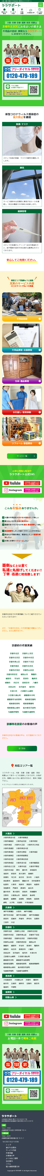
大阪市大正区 (20, 845)
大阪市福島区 (8, 841)
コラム (8, 1164)
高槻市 (30, 873)
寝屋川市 (25, 881)
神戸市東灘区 (8, 911)
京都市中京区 (28, 657)
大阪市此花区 (21, 841)
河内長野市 (36, 881)
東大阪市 (16, 892)
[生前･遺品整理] (22, 366)
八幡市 (35, 682)
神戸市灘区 (28, 911)
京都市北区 (14, 653)
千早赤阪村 (29, 902)
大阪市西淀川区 (9, 837)
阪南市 (24, 895)
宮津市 (26, 678)
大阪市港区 (7, 845)
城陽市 (7, 682)
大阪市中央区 (8, 870)
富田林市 (16, 881)
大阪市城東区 (8, 855)
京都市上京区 (27, 653)
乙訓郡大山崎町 (26, 691)
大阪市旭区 (33, 852)
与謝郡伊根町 (13, 712)
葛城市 (6, 987)
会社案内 (9, 1161)
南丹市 (32, 687)
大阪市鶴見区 (34, 863)
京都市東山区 (14, 661)
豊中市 (24, 870)
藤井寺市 (6, 892)
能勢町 (13, 899)
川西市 (18, 911)
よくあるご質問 (12, 1158)
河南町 (19, 902)
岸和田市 (33, 870)
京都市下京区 (28, 661)
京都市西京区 (12, 674)
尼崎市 (13, 918)
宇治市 (17, 678)
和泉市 (21, 884)
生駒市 (29, 983)
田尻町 (36, 899)
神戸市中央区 (8, 915)
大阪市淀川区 (21, 863)
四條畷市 (33, 892)
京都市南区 (14, 666)
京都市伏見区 (14, 670)
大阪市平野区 (34, 866)
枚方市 (21, 877)
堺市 (18, 870)
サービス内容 (11, 1150)
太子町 (12, 902)
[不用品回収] (22, 304)
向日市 (16, 682)
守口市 (13, 877)
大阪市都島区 (23, 837)
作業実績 (9, 1153)
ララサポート (9, 1116)
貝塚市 (6, 877)
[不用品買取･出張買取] (22, 335)
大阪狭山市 (15, 895)
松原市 (6, 884)
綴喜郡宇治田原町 (14, 699)
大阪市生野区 (21, 852)
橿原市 (35, 980)
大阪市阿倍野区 (22, 855)
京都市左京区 (14, 657)
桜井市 (6, 983)
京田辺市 (12, 687)
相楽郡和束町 (14, 703)
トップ (8, 1145)
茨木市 (29, 877)
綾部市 (8, 678)
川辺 (13, 922)
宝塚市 (36, 918)
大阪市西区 (33, 841)
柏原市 (36, 884)
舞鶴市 (34, 674)
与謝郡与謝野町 (28, 712)
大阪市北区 (22, 866)
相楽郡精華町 (28, 703)
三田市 (6, 922)
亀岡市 (34, 678)
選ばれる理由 (11, 1147)
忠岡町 (21, 899)
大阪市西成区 (8, 863)
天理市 (28, 980)
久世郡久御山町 (14, 695)
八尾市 (36, 877)
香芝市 (36, 983)
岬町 (5, 902)
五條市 (13, 983)
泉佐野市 (6, 881)
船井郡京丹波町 (29, 708)
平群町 (13, 987)
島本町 (32, 895)
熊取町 (29, 899)
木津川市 (13, 691)
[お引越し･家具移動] (22, 398)
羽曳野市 (6, 888)
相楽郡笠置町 (30, 699)
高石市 (30, 888)
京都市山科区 (28, 670)
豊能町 (6, 899)
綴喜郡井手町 (29, 695)
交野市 (6, 895)
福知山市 (24, 674)
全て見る (22, 748)
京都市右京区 (27, 666)
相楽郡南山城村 (13, 708)
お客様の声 (10, 1155)
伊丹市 (29, 918)
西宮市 (6, 918)
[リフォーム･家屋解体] (22, 429)
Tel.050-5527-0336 (10, 1142)
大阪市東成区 (8, 852)
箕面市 (29, 884)
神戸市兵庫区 (21, 915)
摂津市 (23, 888)
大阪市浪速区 (8, 848)
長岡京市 (25, 682)
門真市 (15, 888)
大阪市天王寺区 (33, 845)
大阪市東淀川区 (22, 848)
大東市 (13, 884)
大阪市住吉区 (8, 859)
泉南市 (24, 892)
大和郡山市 (19, 980)
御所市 (21, 983)
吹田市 (13, 873)
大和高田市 (7, 980)
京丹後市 (22, 687)
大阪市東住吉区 (22, 859)
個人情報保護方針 (13, 1166)
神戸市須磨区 (34, 915)
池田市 (6, 873)
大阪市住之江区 (9, 866)
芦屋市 (21, 918)
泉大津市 (22, 873)
